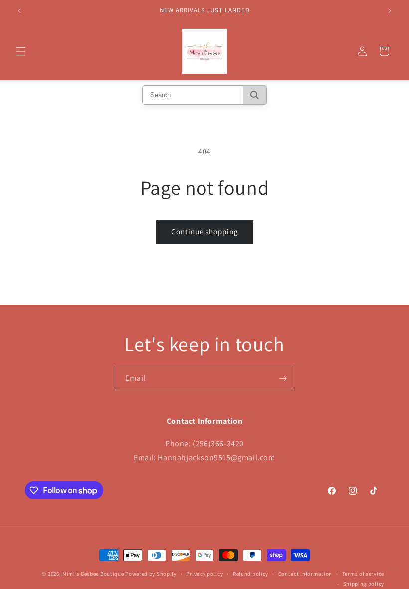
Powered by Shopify (151, 573)
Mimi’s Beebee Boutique (93, 573)
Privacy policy (204, 573)
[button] (21, 51)
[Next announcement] (390, 11)
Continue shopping (204, 231)
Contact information (305, 573)
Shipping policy (364, 583)
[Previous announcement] (19, 11)
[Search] (254, 95)
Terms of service (363, 573)
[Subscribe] (283, 378)
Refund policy (250, 573)
